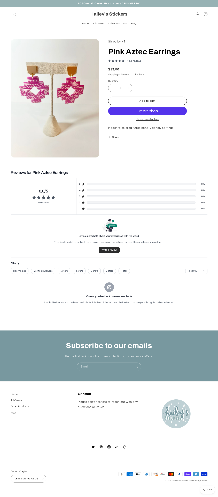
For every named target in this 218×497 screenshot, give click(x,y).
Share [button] (115, 137)
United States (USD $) (26, 479)
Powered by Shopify (198, 481)
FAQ (13, 413)
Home (14, 394)
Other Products (20, 406)
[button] (15, 14)
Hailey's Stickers (180, 481)
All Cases (16, 400)
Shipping (113, 75)
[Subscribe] (137, 367)
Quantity (113, 81)
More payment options (147, 119)
